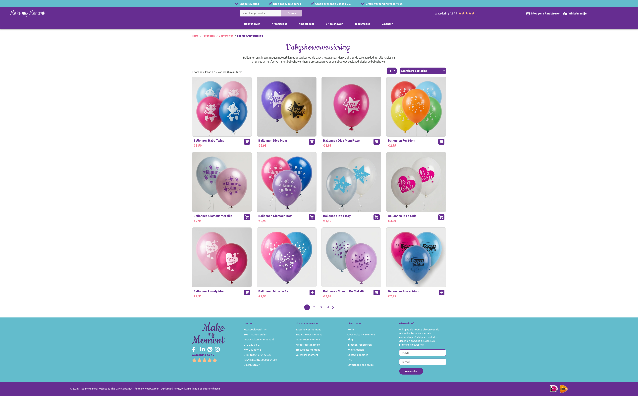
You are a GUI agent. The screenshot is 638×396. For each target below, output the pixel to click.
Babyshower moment (308, 329)
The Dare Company (121, 388)
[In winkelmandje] (247, 142)
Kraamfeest (279, 23)
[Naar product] (312, 292)
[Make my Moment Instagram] (217, 349)
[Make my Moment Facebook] (193, 349)
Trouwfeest (362, 23)
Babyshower (252, 23)
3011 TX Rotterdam (255, 334)
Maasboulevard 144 (255, 329)
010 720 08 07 (252, 344)
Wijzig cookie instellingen (206, 389)
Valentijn (387, 23)
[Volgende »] (333, 307)
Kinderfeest (306, 23)
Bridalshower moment (309, 334)
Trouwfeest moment (308, 349)
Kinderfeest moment (308, 344)
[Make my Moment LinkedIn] (202, 349)
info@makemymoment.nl (259, 339)
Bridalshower (334, 23)
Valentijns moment (307, 354)
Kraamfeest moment (308, 339)
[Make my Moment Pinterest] (210, 349)
